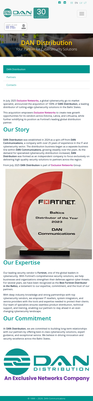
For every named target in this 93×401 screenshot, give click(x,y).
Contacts (11, 85)
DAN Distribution (16, 69)
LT (85, 2)
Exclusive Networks (45, 112)
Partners (11, 77)
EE (72, 2)
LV (81, 2)
